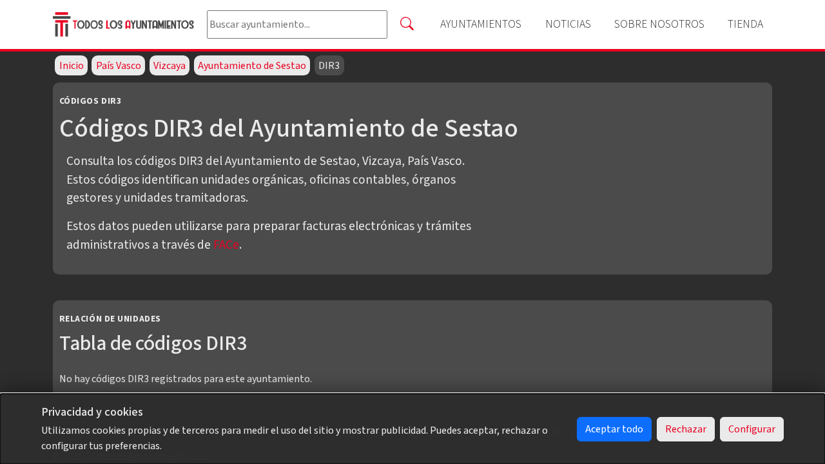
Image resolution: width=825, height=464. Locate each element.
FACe (226, 245)
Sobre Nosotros (659, 24)
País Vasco (118, 66)
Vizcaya (169, 66)
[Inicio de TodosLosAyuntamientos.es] (125, 24)
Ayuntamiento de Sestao (252, 66)
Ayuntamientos (480, 24)
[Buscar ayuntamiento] (407, 24)
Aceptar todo (614, 429)
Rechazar (685, 429)
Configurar (751, 429)
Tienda (745, 24)
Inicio (71, 66)
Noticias (568, 24)
